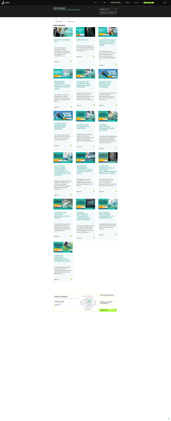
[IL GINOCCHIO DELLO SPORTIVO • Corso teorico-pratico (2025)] (108, 36)
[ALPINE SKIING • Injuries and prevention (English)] (63, 120)
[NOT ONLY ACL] (85, 36)
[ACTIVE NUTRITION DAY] (63, 36)
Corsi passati (59, 21)
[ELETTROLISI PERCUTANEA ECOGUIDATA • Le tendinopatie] (108, 209)
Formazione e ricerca (66, 18)
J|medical (55, 18)
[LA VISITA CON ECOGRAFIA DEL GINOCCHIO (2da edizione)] (85, 78)
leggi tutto (56, 61)
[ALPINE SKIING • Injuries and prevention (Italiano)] (108, 78)
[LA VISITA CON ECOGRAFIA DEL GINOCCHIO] (85, 121)
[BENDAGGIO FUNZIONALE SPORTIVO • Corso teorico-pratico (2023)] (85, 162)
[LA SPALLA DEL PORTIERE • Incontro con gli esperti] (63, 209)
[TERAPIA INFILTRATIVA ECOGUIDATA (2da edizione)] (108, 121)
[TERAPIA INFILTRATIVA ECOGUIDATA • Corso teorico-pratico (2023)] (85, 209)
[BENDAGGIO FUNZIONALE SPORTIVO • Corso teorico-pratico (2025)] (63, 78)
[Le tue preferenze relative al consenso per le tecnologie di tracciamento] (168, 418)
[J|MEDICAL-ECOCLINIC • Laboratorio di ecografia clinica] (63, 252)
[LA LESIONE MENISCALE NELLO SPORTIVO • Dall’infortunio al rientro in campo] (108, 162)
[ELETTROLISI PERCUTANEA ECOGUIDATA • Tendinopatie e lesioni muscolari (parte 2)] (63, 162)
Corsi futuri (70, 21)
